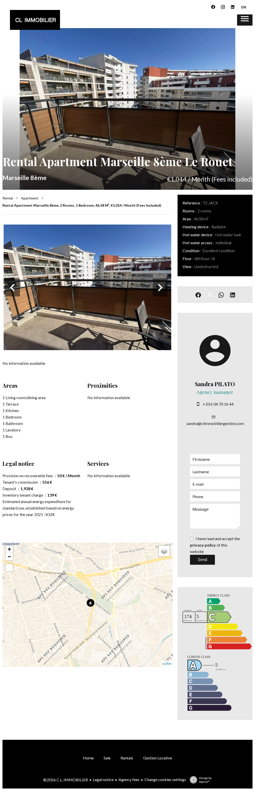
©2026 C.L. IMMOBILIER (65, 779)
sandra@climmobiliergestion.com (215, 423)
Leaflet (166, 663)
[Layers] (164, 551)
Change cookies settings (165, 779)
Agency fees (129, 779)
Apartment (29, 198)
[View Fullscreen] (9, 567)
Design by (205, 780)
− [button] (9, 557)
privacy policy (203, 545)
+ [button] (9, 549)
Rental (7, 198)
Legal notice (103, 779)
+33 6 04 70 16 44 (218, 404)
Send (202, 560)
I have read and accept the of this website (215, 545)
